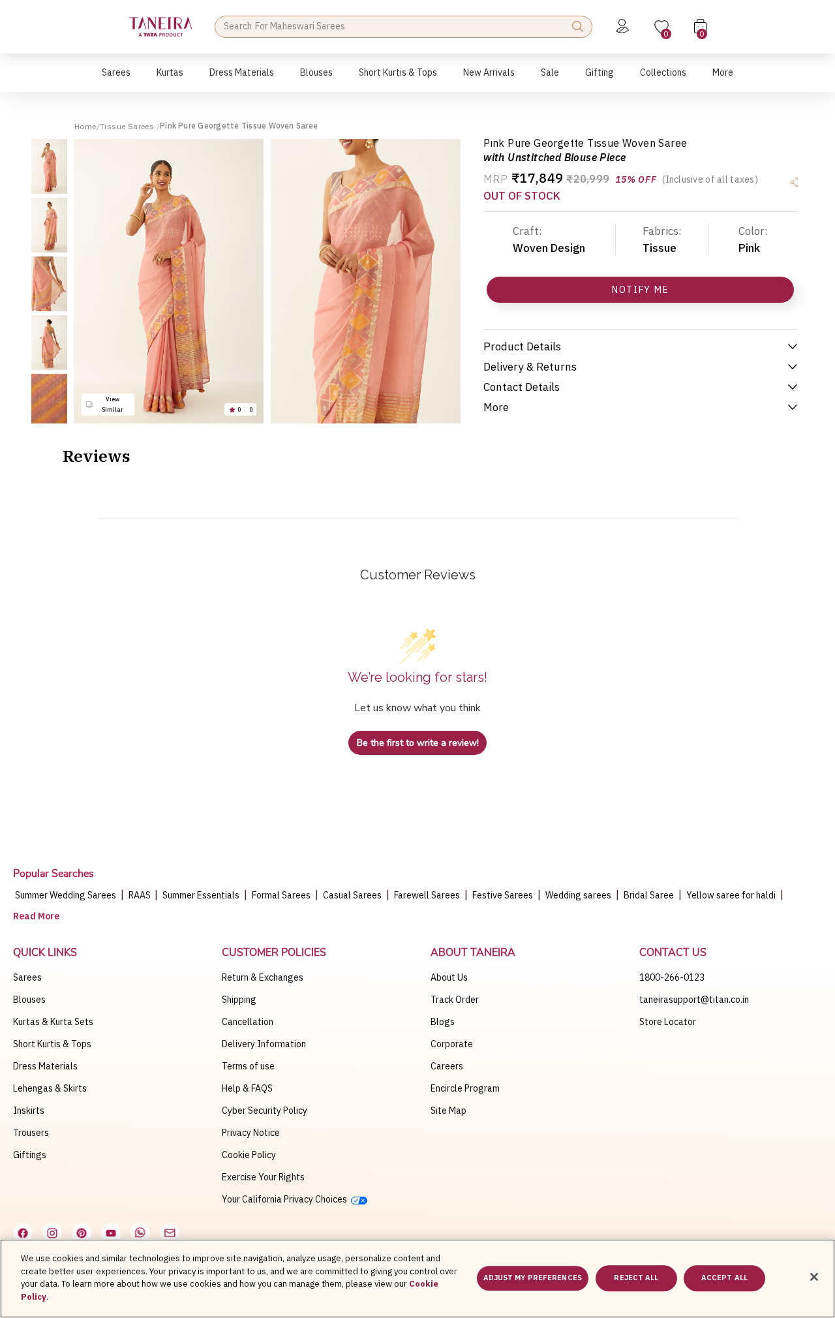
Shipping (239, 999)
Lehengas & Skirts (50, 1088)
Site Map (448, 1110)
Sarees (27, 977)
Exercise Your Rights (263, 1177)
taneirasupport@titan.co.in (694, 999)
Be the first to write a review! (418, 743)
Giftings (29, 1155)
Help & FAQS (247, 1088)
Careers (447, 1066)
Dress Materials (45, 1066)
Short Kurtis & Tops (52, 1044)
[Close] (814, 1277)
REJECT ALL (636, 1278)
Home (85, 126)
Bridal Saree (649, 895)
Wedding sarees (578, 895)
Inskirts (28, 1110)
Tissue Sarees (128, 126)
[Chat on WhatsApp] (140, 1233)
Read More (36, 916)
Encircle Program (465, 1088)
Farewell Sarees (427, 895)
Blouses (29, 999)
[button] (116, 79)
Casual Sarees (352, 895)
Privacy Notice (251, 1133)
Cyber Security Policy (264, 1110)
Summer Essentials (200, 895)
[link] (316, 79)
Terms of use (248, 1066)
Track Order (455, 999)
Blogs (443, 1022)
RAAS (141, 895)
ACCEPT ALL (724, 1278)
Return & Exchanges (262, 977)
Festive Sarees (502, 895)
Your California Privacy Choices (286, 1199)
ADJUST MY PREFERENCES (532, 1278)
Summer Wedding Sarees (65, 895)
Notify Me (640, 290)
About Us (449, 977)
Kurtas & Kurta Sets (53, 1022)
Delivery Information (264, 1044)
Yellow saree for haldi (731, 895)
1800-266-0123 (672, 977)
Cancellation (247, 1022)
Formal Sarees (281, 895)
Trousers (31, 1133)
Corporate (452, 1044)
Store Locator (667, 1022)
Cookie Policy (249, 1155)
